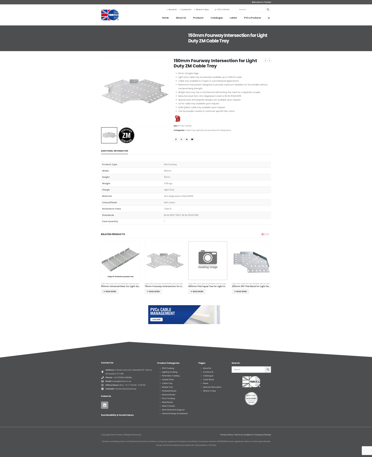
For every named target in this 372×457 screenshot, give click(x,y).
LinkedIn (187, 139)
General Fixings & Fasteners (175, 413)
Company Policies (262, 434)
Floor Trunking (168, 398)
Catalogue (217, 17)
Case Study (208, 379)
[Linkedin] (104, 405)
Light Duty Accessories (205, 130)
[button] (102, 92)
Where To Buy (202, 9)
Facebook (176, 139)
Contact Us (186, 9)
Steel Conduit (168, 406)
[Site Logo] (110, 14)
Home (165, 17)
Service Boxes (168, 394)
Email (192, 139)
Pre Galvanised (135, 284)
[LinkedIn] (269, 18)
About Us (173, 9)
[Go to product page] (120, 260)
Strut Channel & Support (173, 409)
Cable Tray (190, 130)
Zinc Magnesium (223, 130)
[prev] (265, 61)
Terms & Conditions (243, 434)
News (205, 383)
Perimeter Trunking (171, 375)
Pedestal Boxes (169, 391)
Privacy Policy (226, 434)
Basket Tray (167, 387)
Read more (111, 291)
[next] (270, 61)
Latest (233, 17)
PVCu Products (252, 17)
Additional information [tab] (114, 150)
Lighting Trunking (169, 372)
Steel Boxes (167, 402)
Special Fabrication (212, 387)
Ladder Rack (168, 379)
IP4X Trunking (168, 368)
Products (198, 17)
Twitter (181, 139)
